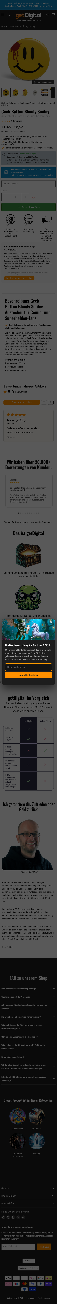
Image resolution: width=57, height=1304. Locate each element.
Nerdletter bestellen (28, 675)
